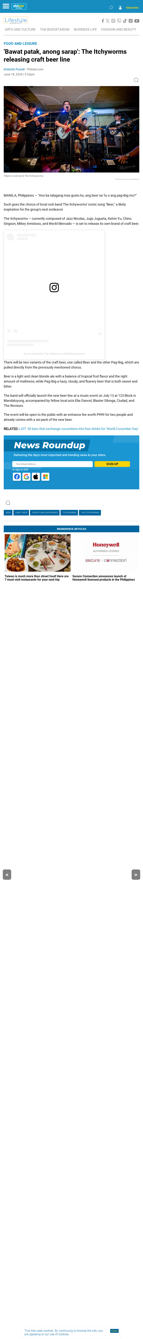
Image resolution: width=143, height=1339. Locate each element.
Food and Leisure (20, 43)
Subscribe (132, 7)
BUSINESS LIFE (85, 29)
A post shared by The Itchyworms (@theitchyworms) (54, 353)
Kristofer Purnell (14, 69)
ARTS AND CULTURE (20, 29)
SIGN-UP (112, 464)
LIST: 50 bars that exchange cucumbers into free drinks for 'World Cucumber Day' (79, 429)
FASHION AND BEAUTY (118, 29)
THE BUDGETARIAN (54, 29)
